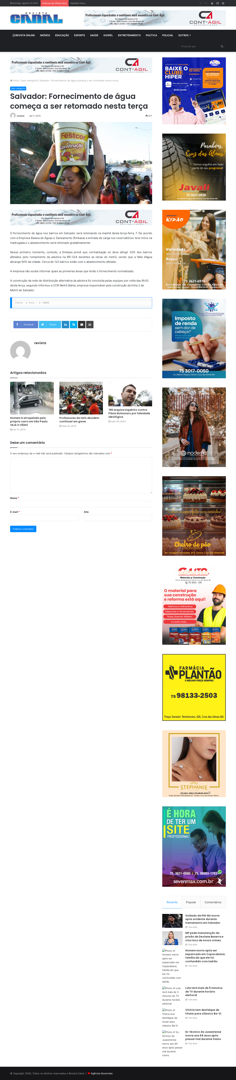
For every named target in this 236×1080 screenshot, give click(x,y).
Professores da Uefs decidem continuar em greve (79, 419)
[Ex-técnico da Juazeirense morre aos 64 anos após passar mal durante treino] (172, 1043)
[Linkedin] (65, 324)
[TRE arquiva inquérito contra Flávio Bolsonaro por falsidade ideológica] (130, 394)
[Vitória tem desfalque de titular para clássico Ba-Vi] (172, 1018)
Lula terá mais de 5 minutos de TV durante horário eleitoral (204, 991)
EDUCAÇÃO (62, 35)
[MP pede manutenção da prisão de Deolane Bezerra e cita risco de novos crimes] (172, 938)
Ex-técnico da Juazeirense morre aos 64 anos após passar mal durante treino (203, 1035)
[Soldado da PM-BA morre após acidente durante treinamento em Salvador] (172, 921)
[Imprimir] (89, 324)
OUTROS (183, 35)
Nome (14, 498)
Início (15, 80)
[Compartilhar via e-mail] (81, 324)
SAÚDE (94, 35)
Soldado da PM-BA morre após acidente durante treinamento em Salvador (202, 919)
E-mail (15, 511)
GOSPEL (108, 35)
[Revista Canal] (36, 18)
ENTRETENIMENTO (129, 35)
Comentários (213, 902)
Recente (172, 902)
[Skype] (73, 324)
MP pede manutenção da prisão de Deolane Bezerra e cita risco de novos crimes (204, 936)
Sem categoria (29, 80)
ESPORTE (79, 35)
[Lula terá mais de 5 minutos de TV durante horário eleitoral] (172, 996)
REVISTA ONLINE (25, 35)
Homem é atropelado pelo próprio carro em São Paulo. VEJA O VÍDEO (29, 421)
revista (20, 115)
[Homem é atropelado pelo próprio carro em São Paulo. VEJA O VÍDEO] (32, 398)
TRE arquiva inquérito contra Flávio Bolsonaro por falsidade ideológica (129, 413)
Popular (191, 902)
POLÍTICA (151, 35)
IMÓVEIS (45, 35)
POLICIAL (167, 35)
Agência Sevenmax (102, 1073)
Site (86, 511)
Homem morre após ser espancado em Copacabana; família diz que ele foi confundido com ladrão (126, 3)
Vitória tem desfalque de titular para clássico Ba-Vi (203, 1011)
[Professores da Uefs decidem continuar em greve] (81, 398)
